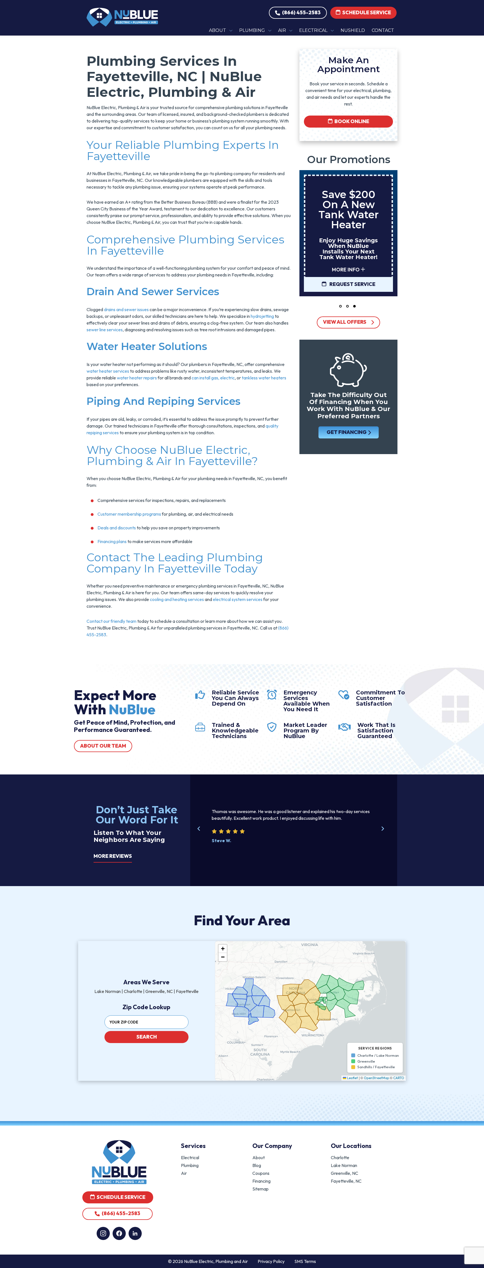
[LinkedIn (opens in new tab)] (135, 1233)
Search (146, 1037)
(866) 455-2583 (301, 12)
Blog (256, 1165)
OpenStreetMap (376, 1078)
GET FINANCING (346, 432)
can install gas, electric (213, 378)
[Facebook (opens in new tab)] (119, 1233)
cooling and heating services (177, 599)
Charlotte (340, 1157)
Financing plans (112, 541)
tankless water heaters (264, 378)
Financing (261, 1181)
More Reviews (113, 856)
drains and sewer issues (126, 309)
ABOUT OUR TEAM (103, 746)
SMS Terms (305, 1261)
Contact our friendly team (111, 621)
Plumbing (190, 1165)
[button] (340, 306)
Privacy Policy (271, 1261)
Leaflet (352, 1078)
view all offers (344, 322)
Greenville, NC (344, 1173)
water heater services (108, 371)
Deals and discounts (116, 527)
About (258, 1157)
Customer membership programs (129, 514)
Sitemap (260, 1189)
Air (184, 1173)
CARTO (398, 1078)
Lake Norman (344, 1165)
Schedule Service (366, 12)
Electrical (190, 1157)
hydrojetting (262, 316)
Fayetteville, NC (346, 1181)
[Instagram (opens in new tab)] (103, 1233)
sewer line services (105, 329)
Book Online (351, 121)
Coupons (260, 1173)
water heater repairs (137, 378)
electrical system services (237, 599)
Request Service (352, 284)
